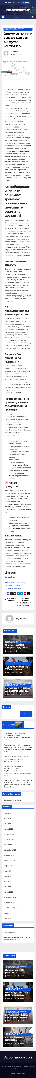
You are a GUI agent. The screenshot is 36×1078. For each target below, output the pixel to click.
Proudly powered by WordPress (12, 1066)
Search (6, 707)
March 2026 (8, 829)
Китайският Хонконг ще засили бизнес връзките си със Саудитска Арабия (17, 759)
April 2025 (8, 887)
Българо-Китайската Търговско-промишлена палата (14, 29)
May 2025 (7, 881)
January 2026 (9, 839)
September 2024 (10, 908)
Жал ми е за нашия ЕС (11, 599)
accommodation (10, 932)
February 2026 (9, 834)
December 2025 (10, 845)
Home (13, 1073)
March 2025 (8, 892)
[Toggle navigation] (16, 17)
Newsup (31, 1066)
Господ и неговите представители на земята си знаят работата (23, 602)
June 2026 (8, 813)
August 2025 (8, 866)
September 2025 (10, 860)
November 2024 (10, 897)
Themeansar (19, 1069)
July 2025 (7, 871)
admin (15, 52)
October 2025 (9, 855)
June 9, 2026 (12, 976)
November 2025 (10, 850)
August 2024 (9, 913)
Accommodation (18, 10)
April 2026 (8, 824)
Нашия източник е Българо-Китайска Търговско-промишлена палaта (15, 585)
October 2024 (9, 902)
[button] (29, 17)
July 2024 (8, 918)
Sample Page (20, 1073)
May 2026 (7, 818)
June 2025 (8, 876)
